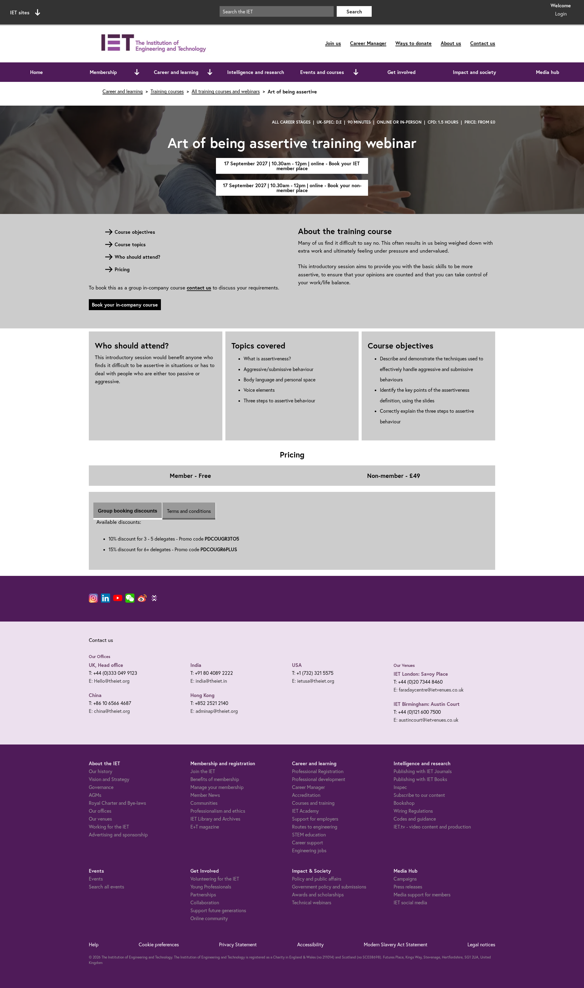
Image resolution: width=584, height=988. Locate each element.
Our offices (100, 811)
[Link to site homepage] (152, 43)
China (95, 695)
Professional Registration (317, 771)
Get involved (401, 72)
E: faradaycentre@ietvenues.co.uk (429, 690)
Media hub (547, 72)
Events (96, 879)
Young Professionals (210, 887)
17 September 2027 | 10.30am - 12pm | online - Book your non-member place (292, 187)
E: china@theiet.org (109, 711)
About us (451, 43)
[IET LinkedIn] (105, 598)
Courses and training (313, 803)
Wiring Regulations (413, 811)
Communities (203, 803)
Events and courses (322, 72)
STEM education (309, 835)
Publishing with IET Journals (423, 771)
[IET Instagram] (93, 598)
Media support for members (422, 895)
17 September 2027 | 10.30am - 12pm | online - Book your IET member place (292, 165)
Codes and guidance (415, 819)
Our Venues (404, 665)
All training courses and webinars (226, 91)
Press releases (408, 887)
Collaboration (204, 902)
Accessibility (310, 944)
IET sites (20, 12)
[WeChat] (129, 598)
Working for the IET (109, 827)
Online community (209, 918)
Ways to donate (413, 43)
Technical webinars (311, 902)
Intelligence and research (255, 72)
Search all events (106, 887)
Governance (101, 787)
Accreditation (306, 795)
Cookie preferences (159, 944)
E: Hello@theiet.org (109, 681)
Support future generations (218, 910)
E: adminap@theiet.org (214, 711)
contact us (199, 287)
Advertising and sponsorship (118, 835)
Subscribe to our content (419, 795)
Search (354, 11)
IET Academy (305, 811)
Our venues (100, 819)
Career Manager (368, 43)
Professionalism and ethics (217, 811)
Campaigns (405, 879)
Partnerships (203, 895)
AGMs (95, 795)
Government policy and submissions (329, 887)
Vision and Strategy (109, 779)
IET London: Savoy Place (421, 674)
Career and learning (176, 72)
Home (36, 72)
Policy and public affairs (316, 879)
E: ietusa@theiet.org (313, 681)
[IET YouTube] (117, 599)
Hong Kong (202, 695)
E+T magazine (204, 827)
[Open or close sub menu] (137, 72)
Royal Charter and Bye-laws (117, 803)
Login (561, 14)
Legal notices (481, 944)
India (195, 665)
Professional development (318, 779)
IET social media (410, 902)
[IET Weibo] (142, 598)
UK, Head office (106, 665)
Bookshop (404, 803)
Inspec (400, 787)
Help (94, 944)
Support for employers (315, 819)
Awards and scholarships (318, 895)
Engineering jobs (309, 850)
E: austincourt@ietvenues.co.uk (426, 720)
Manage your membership (217, 787)
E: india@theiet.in (208, 681)
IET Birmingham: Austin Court (427, 704)
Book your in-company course (125, 304)
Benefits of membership (214, 779)
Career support (307, 842)
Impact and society (474, 72)
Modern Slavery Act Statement (395, 944)
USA (297, 665)
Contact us (482, 43)
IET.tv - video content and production (432, 827)
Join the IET (202, 771)
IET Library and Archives (215, 819)
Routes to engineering (314, 827)
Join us (333, 43)
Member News (205, 795)
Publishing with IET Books (420, 779)
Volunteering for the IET (214, 879)
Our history (100, 771)
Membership (103, 72)
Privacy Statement (238, 944)
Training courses (167, 91)
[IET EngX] (154, 598)
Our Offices (99, 656)
